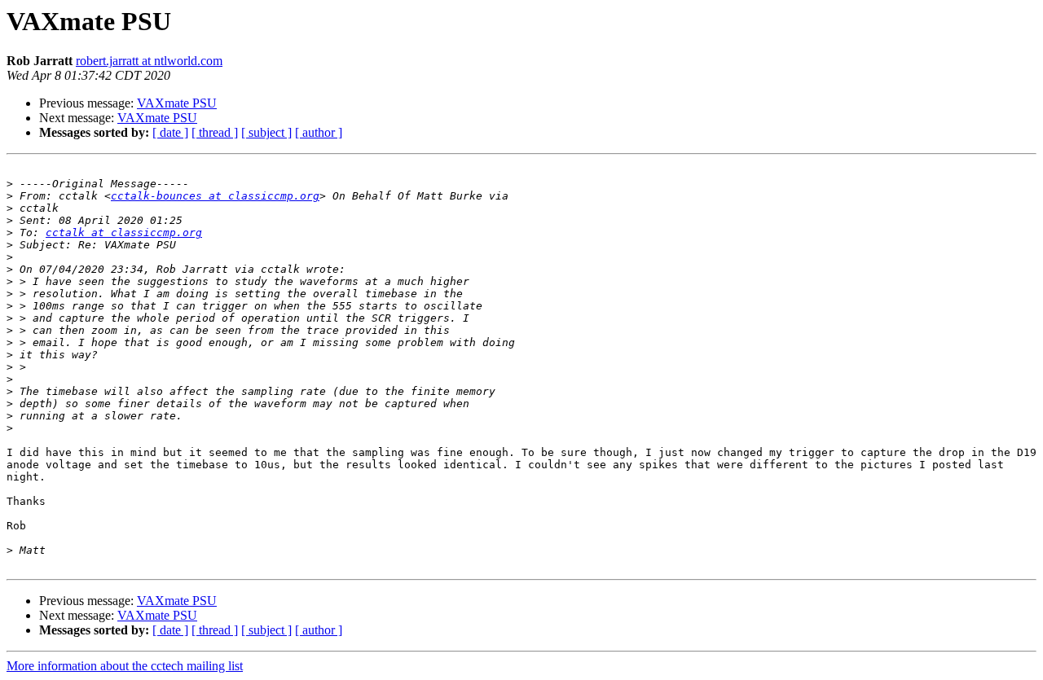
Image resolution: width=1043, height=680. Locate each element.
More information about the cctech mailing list (125, 666)
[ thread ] (214, 132)
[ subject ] (266, 132)
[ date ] (170, 132)
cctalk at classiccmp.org (124, 232)
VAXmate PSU (177, 103)
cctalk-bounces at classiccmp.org (215, 196)
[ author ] (318, 132)
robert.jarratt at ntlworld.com (149, 61)
